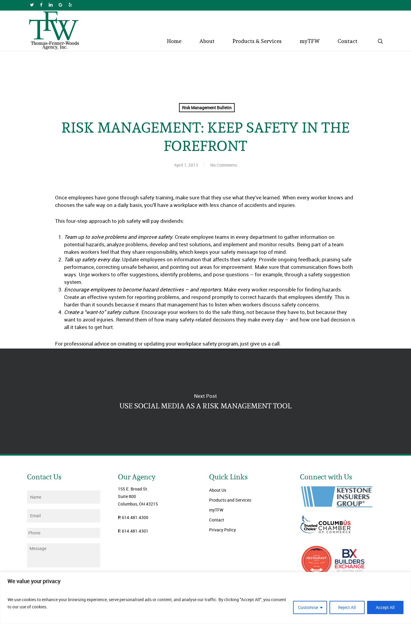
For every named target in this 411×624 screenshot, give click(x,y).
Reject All (347, 607)
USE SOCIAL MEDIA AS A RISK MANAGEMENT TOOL (205, 401)
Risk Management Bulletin (207, 107)
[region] (205, 598)
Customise (308, 607)
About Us (217, 490)
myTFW (216, 510)
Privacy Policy (222, 530)
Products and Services (230, 500)
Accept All (385, 607)
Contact (216, 520)
